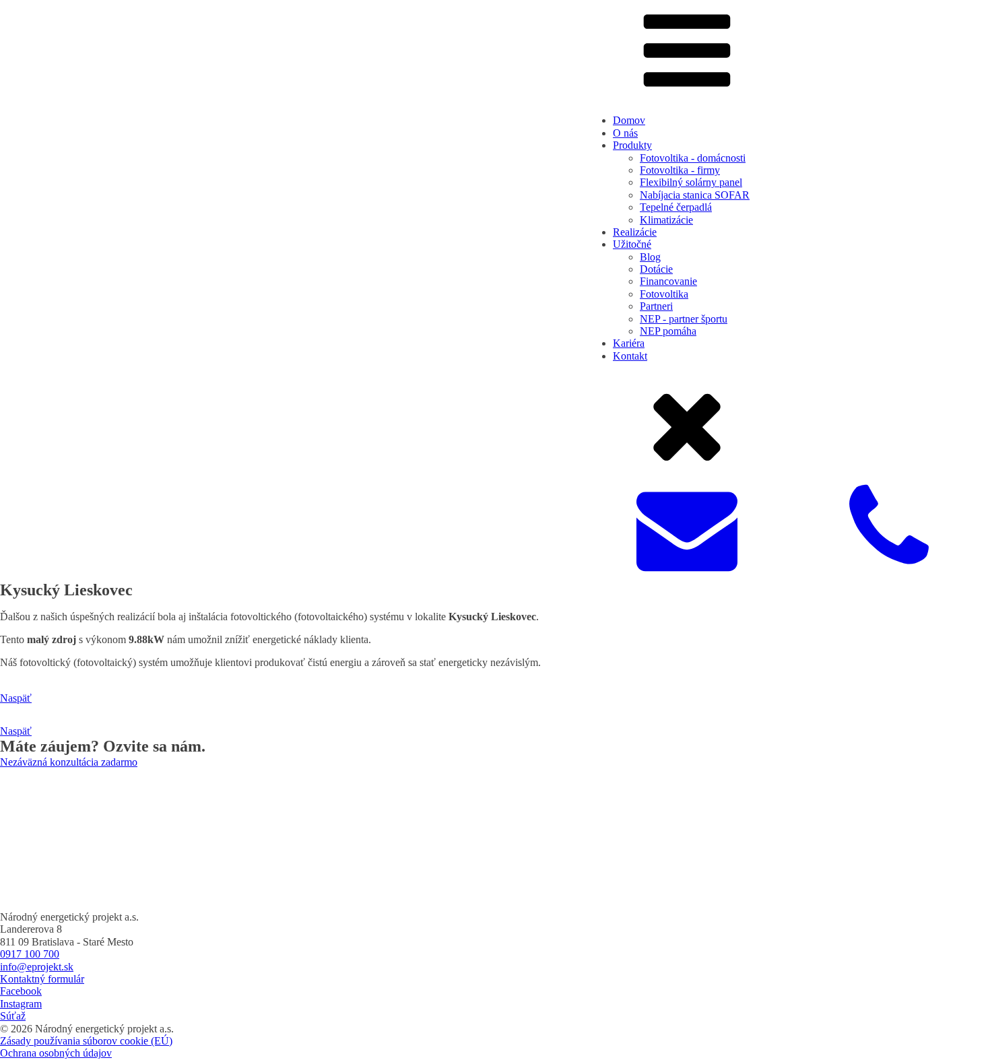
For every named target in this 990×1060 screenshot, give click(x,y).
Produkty (632, 145)
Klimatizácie (666, 220)
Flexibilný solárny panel (691, 182)
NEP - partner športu (683, 319)
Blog (650, 257)
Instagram (21, 1003)
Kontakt (630, 356)
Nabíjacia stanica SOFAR (695, 195)
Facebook (21, 991)
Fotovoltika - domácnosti (693, 158)
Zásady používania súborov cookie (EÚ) (86, 1041)
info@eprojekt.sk (36, 966)
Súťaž (13, 1016)
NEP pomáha (668, 331)
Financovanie (668, 281)
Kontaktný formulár (42, 979)
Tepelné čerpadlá (676, 207)
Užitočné (632, 244)
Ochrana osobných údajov (56, 1053)
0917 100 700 (29, 954)
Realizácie (635, 232)
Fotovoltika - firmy (680, 170)
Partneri (656, 306)
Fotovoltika (664, 294)
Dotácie (656, 269)
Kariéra (629, 343)
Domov (629, 120)
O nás (625, 133)
